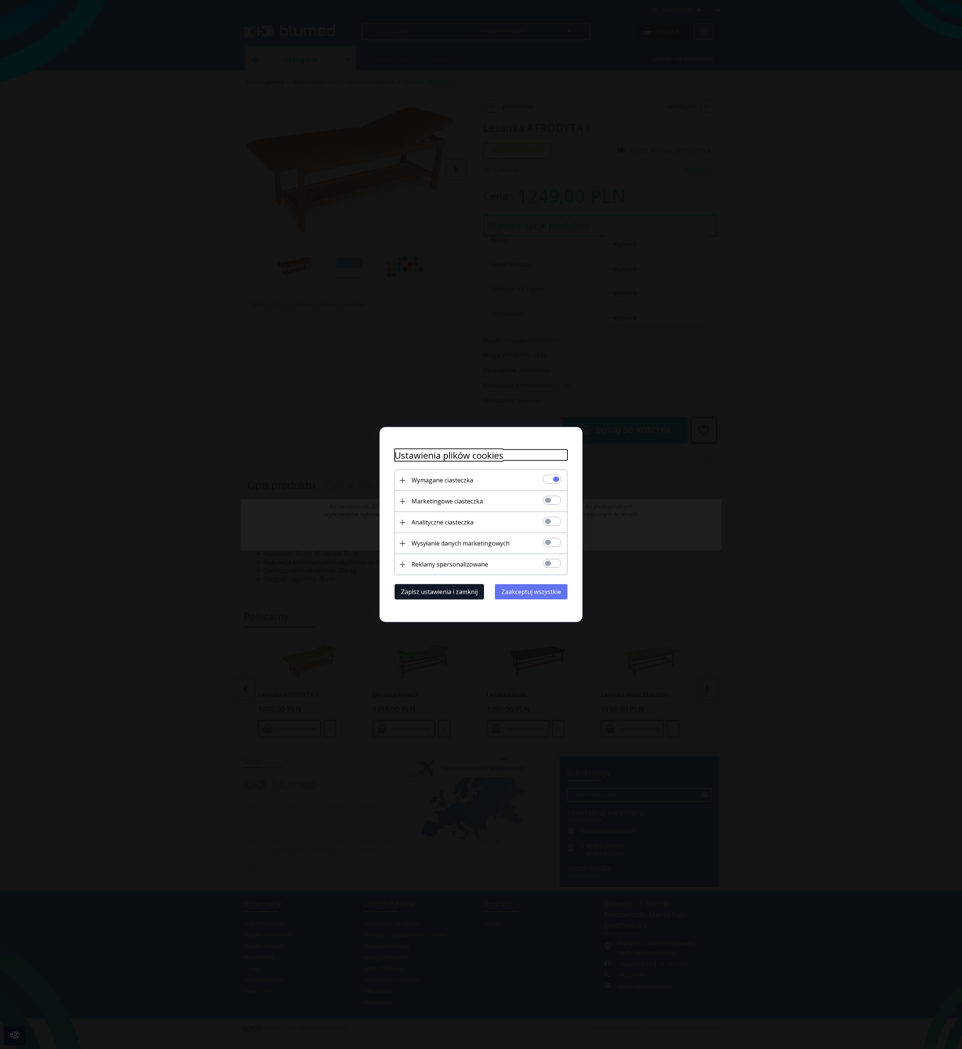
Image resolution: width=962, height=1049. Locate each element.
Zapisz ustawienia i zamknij (439, 592)
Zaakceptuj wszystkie (531, 592)
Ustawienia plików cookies (449, 455)
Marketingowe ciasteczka (447, 501)
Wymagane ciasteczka (442, 480)
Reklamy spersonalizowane (449, 564)
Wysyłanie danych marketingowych (460, 543)
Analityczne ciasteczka (442, 522)
